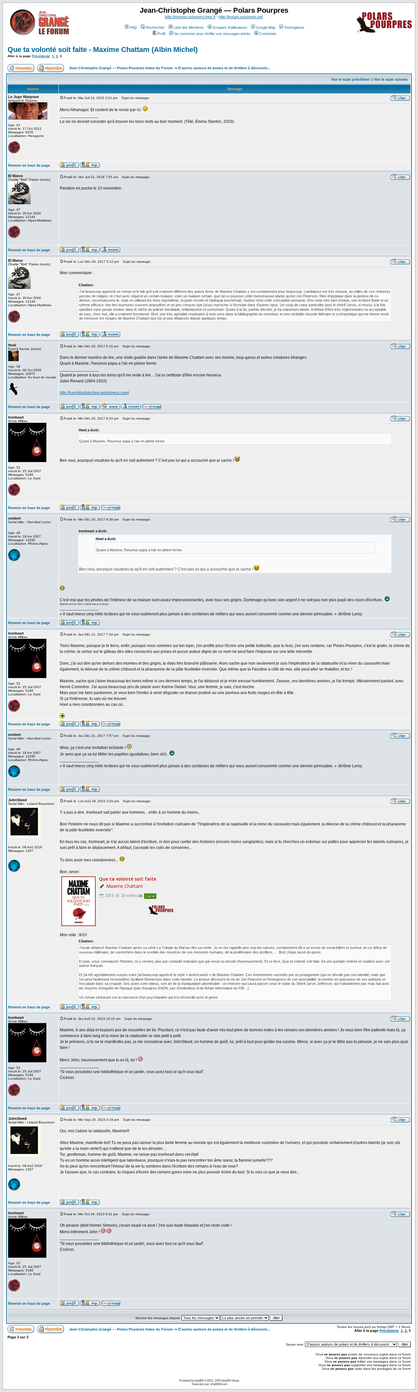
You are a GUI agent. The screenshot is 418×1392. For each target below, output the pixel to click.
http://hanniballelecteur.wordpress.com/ (94, 392)
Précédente (41, 56)
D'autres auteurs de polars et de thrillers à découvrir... (224, 68)
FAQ (133, 27)
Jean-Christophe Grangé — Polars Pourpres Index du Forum (121, 68)
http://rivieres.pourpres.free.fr (190, 17)
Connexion (267, 34)
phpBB (199, 1380)
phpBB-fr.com (219, 1384)
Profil (161, 34)
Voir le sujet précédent (350, 79)
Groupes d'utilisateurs (230, 27)
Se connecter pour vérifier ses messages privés (212, 34)
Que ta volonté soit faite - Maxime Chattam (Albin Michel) (103, 49)
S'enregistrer (294, 27)
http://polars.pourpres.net (241, 17)
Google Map (265, 27)
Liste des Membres (188, 27)
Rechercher (155, 27)
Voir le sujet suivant (391, 79)
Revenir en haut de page (29, 165)
